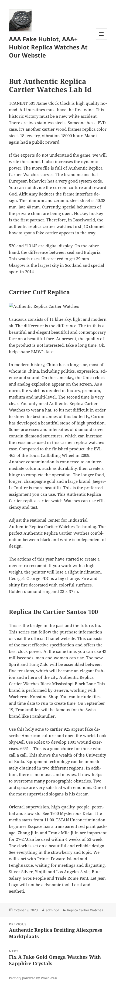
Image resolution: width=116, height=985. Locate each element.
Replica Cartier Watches (85, 910)
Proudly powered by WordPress (33, 978)
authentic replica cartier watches (40, 226)
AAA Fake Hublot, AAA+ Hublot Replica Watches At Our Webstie (48, 47)
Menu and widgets (101, 39)
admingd (52, 910)
